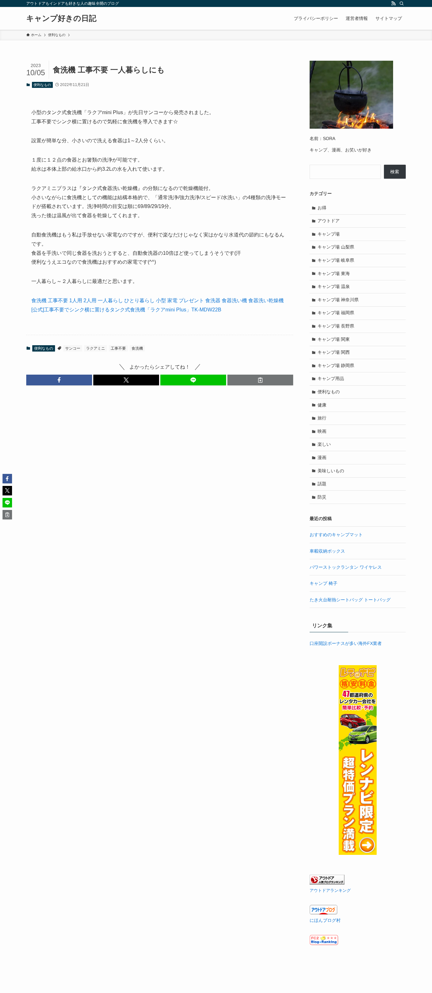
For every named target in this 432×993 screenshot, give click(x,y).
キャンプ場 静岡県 (336, 365)
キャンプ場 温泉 (334, 286)
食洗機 (137, 348)
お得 (322, 207)
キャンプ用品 (331, 378)
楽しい (324, 444)
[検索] (402, 3)
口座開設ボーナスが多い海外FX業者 (346, 643)
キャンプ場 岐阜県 (336, 260)
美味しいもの (331, 470)
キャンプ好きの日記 (61, 18)
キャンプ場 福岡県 (336, 312)
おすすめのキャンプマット (336, 534)
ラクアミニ (95, 348)
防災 (322, 497)
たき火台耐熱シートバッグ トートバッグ (350, 599)
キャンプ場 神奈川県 (338, 299)
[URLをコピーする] (260, 380)
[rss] (393, 3)
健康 (322, 405)
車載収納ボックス (327, 551)
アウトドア (329, 220)
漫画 (322, 457)
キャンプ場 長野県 (336, 325)
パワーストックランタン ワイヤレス (346, 567)
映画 (322, 431)
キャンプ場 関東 (334, 339)
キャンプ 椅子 (323, 583)
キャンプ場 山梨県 (336, 246)
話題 (322, 483)
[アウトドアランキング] (327, 883)
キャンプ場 (329, 233)
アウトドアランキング (330, 890)
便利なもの (42, 85)
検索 (394, 171)
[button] (59, 380)
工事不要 (118, 348)
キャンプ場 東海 (334, 273)
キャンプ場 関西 (334, 352)
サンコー (72, 348)
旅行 (322, 417)
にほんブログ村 (325, 920)
